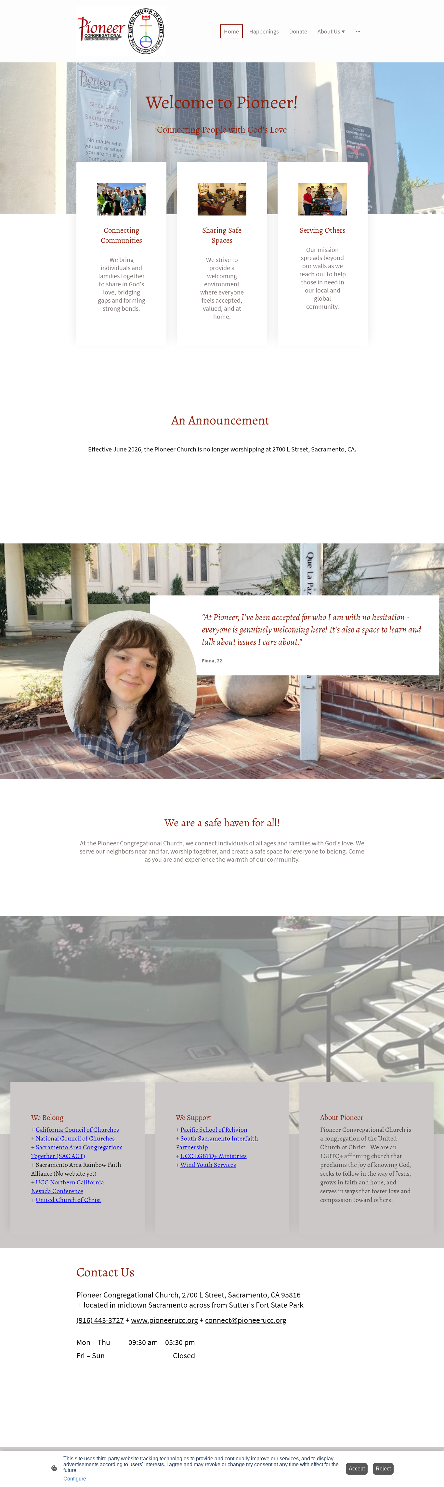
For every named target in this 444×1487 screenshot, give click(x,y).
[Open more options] (358, 31)
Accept (357, 1468)
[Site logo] (121, 31)
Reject (383, 1468)
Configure (74, 1478)
